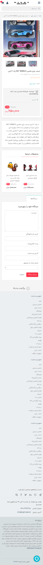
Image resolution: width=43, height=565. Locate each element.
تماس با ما (38, 334)
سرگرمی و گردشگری (35, 324)
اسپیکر (39, 331)
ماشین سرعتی (37, 305)
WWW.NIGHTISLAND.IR (34, 548)
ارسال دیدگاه (32, 275)
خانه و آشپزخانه (36, 314)
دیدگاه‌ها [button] (34, 198)
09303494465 (25, 508)
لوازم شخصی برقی (35, 327)
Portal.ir (16, 562)
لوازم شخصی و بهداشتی (34, 318)
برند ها (39, 321)
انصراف (21, 275)
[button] (4, 3)
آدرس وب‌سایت (32, 253)
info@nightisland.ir (24, 512)
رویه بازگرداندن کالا (35, 337)
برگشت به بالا (19, 288)
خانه (40, 301)
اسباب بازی (32, 83)
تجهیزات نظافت (36, 354)
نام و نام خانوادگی (32, 234)
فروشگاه (38, 311)
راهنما (39, 340)
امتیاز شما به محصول (31, 263)
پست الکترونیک (33, 244)
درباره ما (38, 344)
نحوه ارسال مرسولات (34, 347)
